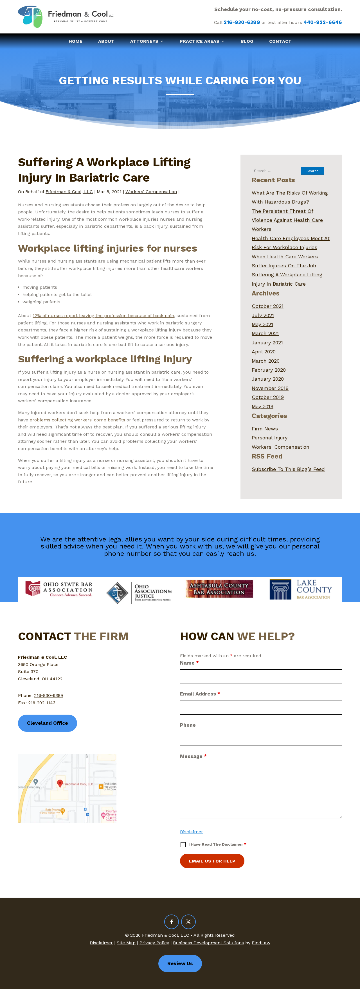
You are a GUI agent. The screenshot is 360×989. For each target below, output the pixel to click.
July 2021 (263, 315)
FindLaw (261, 942)
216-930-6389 (242, 22)
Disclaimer (191, 831)
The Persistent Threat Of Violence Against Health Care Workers (287, 220)
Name (189, 663)
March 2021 (265, 333)
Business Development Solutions (208, 942)
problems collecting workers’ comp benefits (77, 420)
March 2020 (266, 361)
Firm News (265, 429)
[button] (354, 948)
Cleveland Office (47, 723)
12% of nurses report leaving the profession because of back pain (103, 315)
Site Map (126, 942)
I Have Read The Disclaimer (217, 844)
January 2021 (267, 343)
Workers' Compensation (151, 191)
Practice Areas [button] (199, 41)
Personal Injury (269, 438)
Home (75, 41)
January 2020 (268, 379)
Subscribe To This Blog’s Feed (288, 469)
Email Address (200, 694)
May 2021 (262, 324)
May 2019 (262, 406)
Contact (280, 41)
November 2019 (270, 388)
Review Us (180, 963)
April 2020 (264, 351)
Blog (247, 41)
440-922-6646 (322, 22)
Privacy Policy (154, 942)
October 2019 (268, 397)
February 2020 (269, 370)
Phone (188, 725)
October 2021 (268, 306)
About (106, 41)
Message (193, 756)
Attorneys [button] (144, 41)
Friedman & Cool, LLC (69, 191)
